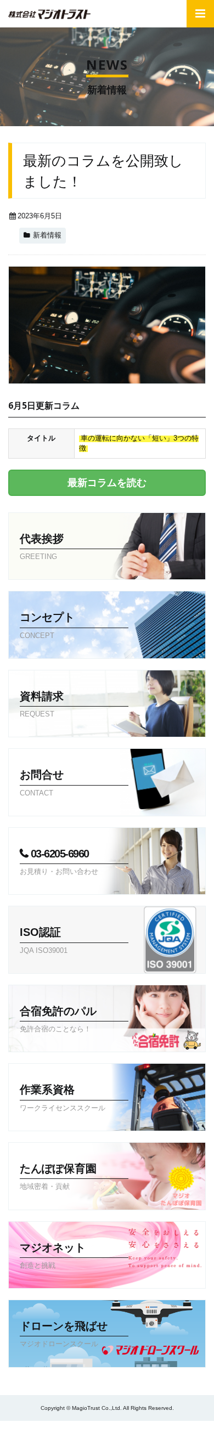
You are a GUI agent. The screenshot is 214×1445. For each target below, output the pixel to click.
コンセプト (47, 625)
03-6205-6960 (59, 862)
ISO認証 (43, 940)
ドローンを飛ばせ (64, 1334)
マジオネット (53, 1255)
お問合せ (137, 1433)
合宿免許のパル (58, 1019)
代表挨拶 (42, 547)
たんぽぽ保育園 (58, 1176)
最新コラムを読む (107, 482)
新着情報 (47, 235)
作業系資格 (62, 1097)
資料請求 (84, 1433)
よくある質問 (30, 1433)
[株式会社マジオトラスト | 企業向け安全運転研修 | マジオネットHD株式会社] (49, 14)
